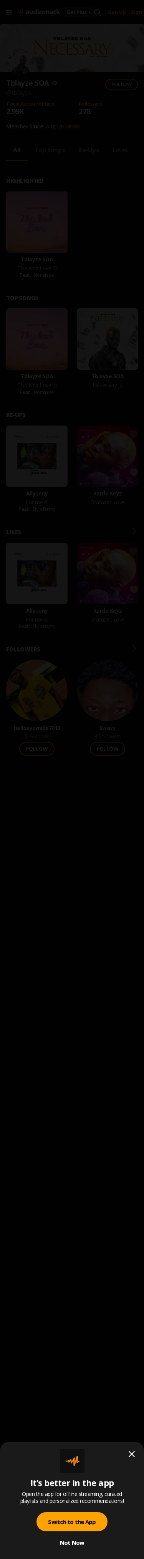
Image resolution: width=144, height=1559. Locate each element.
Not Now (72, 1542)
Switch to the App (72, 1522)
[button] (72, 779)
